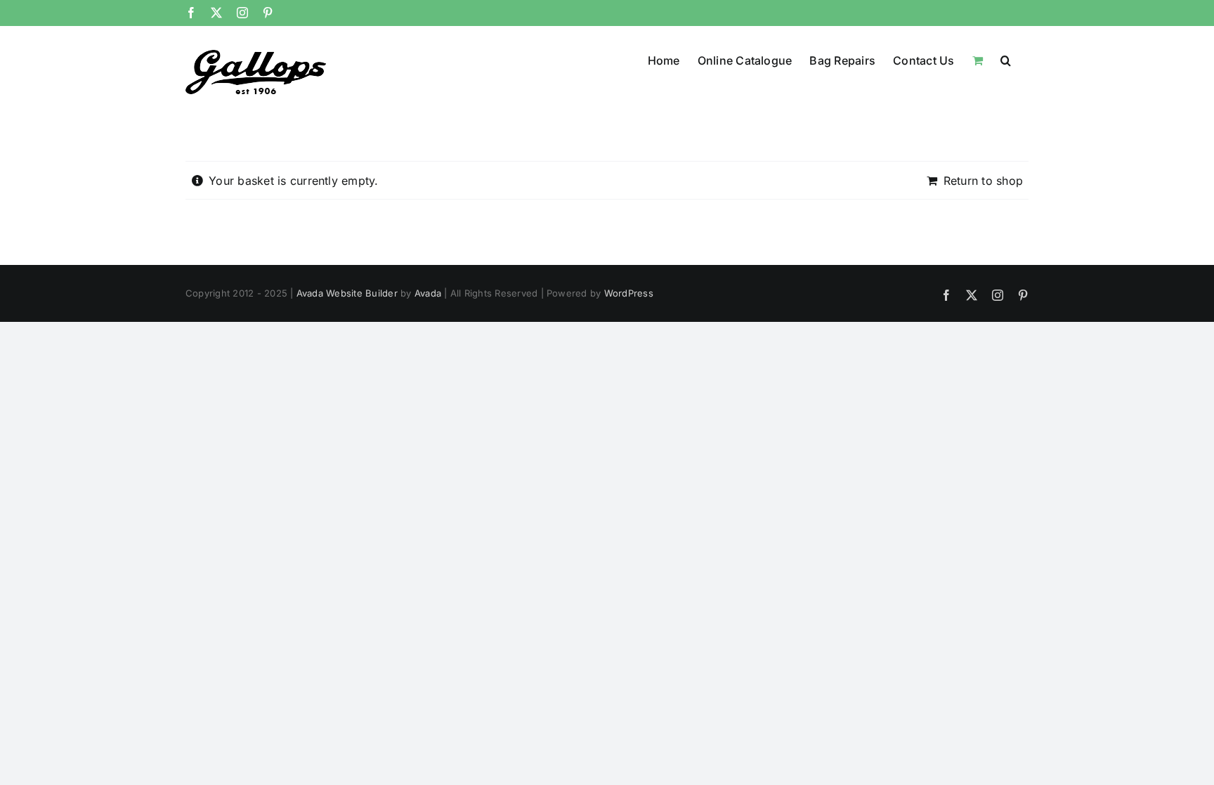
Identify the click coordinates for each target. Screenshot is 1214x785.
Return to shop (983, 181)
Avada (428, 293)
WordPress (628, 293)
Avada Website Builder (347, 293)
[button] (1005, 59)
